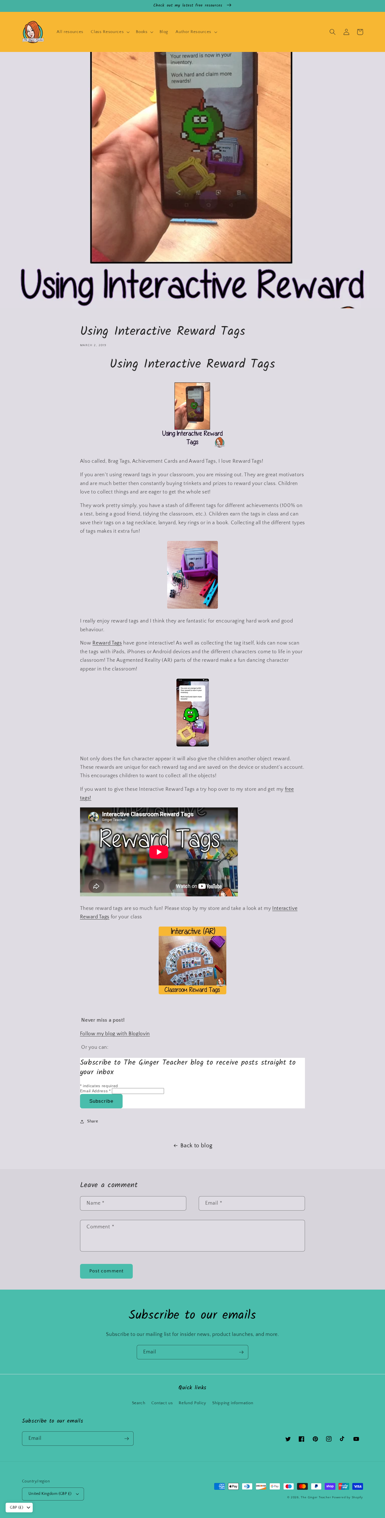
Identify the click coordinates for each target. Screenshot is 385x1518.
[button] (109, 31)
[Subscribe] (241, 1352)
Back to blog (196, 1146)
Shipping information (232, 1403)
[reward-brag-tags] (192, 448)
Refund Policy (192, 1403)
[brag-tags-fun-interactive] (192, 745)
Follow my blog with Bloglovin (115, 1034)
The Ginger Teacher (316, 1497)
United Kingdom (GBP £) (50, 1493)
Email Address (95, 1091)
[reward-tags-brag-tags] (192, 993)
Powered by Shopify (347, 1497)
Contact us (162, 1403)
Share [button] (92, 1121)
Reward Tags (107, 643)
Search (138, 1403)
